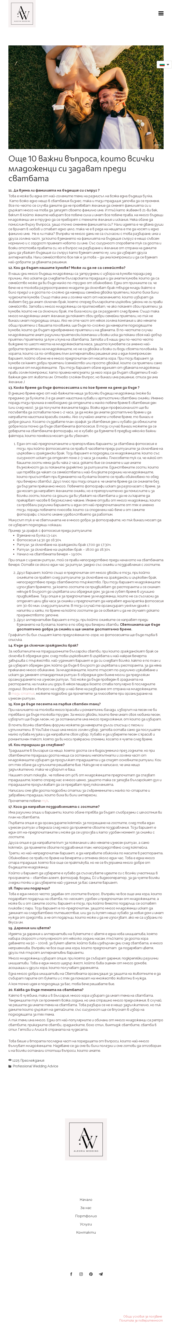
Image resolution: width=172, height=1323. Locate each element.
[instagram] (81, 1274)
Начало (86, 1200)
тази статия (23, 694)
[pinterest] (91, 1274)
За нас (86, 1208)
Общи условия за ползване (142, 1316)
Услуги (86, 1224)
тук (45, 801)
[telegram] (100, 1274)
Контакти (86, 1232)
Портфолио (86, 1216)
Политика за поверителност (141, 1320)
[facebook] (71, 1274)
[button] (161, 13)
